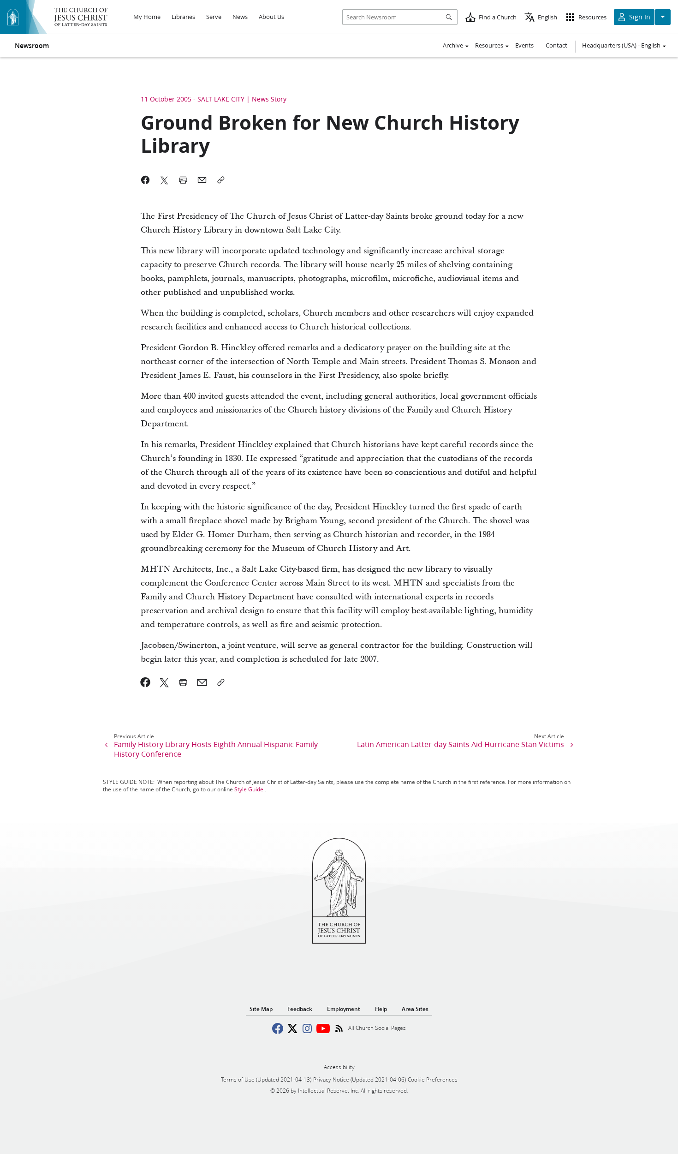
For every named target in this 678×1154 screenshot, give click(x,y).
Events (524, 45)
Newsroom (32, 45)
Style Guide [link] (248, 789)
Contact (556, 45)
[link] (145, 682)
